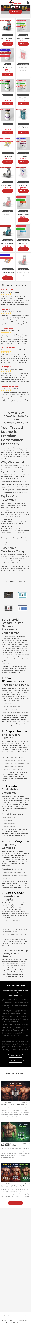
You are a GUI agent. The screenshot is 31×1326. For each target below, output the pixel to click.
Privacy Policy (5, 1322)
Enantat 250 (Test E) (8, 98)
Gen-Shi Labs (14, 893)
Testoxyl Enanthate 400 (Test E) (10, 38)
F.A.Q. (15, 1320)
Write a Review (15, 1055)
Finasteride (23, 156)
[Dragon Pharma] (8, 595)
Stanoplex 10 (23, 185)
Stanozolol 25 (8, 156)
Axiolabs (11, 786)
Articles (10, 1320)
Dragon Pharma (16, 731)
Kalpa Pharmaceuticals (13, 679)
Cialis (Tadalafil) (23, 98)
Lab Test (3, 1320)
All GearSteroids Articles (15, 1203)
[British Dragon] (8, 608)
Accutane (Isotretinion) (10, 386)
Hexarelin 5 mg (7, 67)
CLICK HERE (15, 12)
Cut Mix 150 (7, 127)
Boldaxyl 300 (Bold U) (7, 243)
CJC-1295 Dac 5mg (8, 348)
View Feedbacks (15, 1061)
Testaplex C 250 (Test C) (8, 185)
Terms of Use (23, 1320)
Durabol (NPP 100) (7, 214)
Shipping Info (15, 1322)
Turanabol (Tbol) (23, 67)
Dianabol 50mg (7, 328)
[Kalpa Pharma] (22, 595)
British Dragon (15, 841)
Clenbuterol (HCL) (23, 243)
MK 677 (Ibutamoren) (9, 367)
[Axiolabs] (22, 608)
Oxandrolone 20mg (8, 272)
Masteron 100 (6, 309)
